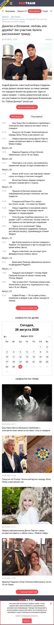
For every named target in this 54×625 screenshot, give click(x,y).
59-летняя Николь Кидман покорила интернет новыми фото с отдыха (27, 181)
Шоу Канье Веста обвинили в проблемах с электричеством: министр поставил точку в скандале (30, 125)
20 (27, 361)
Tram (27, 3)
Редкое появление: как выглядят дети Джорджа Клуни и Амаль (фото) (27, 252)
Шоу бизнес (34, 11)
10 (7, 356)
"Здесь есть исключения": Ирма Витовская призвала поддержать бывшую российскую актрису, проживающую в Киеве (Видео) (29, 230)
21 (34, 361)
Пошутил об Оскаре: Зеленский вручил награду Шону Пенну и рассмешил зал (28, 133)
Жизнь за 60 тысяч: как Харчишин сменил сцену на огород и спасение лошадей (29, 174)
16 (47, 356)
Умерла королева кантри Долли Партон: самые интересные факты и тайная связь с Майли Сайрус (28, 141)
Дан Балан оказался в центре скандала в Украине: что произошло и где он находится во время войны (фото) (30, 245)
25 (14, 366)
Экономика (10, 11)
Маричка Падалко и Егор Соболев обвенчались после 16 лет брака (26, 153)
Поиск (51, 3)
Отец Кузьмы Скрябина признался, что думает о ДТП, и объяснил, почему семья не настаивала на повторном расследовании (29, 219)
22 (40, 361)
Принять (27, 621)
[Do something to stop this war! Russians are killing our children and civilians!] (4, 4)
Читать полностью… (27, 107)
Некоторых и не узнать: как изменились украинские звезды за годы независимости (28, 164)
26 (20, 366)
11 (14, 356)
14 (34, 356)
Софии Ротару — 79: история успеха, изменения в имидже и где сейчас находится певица (29, 298)
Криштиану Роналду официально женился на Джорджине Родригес (29, 263)
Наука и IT (22, 11)
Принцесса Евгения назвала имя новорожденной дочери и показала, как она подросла (28, 193)
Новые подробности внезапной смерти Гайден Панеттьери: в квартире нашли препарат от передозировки (28, 210)
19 (20, 361)
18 (14, 361)
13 (27, 356)
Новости (5, 16)
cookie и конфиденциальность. (26, 616)
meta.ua (48, 39)
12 (20, 356)
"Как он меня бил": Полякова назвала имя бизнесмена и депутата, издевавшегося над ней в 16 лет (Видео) (29, 284)
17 (7, 361)
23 (47, 361)
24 (7, 366)
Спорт (45, 11)
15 (40, 356)
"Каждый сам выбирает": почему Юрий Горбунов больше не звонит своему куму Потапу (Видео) (28, 275)
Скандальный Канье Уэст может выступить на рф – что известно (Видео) (27, 202)
